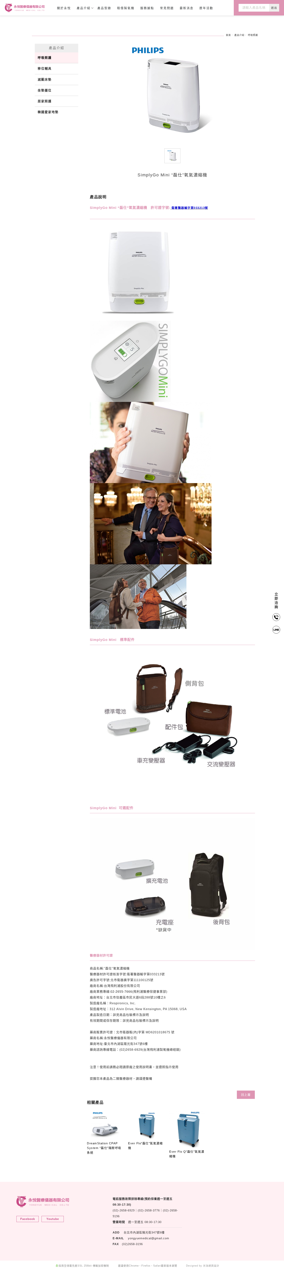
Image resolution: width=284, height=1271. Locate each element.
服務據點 (147, 8)
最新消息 (187, 8)
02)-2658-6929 (124, 1210)
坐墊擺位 (45, 90)
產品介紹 (84, 8)
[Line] (276, 630)
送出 (274, 7)
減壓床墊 (45, 79)
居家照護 (45, 101)
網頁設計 (213, 1265)
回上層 (246, 1094)
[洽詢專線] (276, 617)
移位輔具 (45, 68)
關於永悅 (64, 8)
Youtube (52, 1219)
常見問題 (167, 8)
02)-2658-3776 (149, 1210)
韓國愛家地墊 (48, 112)
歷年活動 (206, 8)
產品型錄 (104, 8)
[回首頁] (24, 8)
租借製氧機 (125, 8)
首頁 (228, 35)
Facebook (27, 1219)
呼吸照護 (253, 35)
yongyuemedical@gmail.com (148, 1238)
